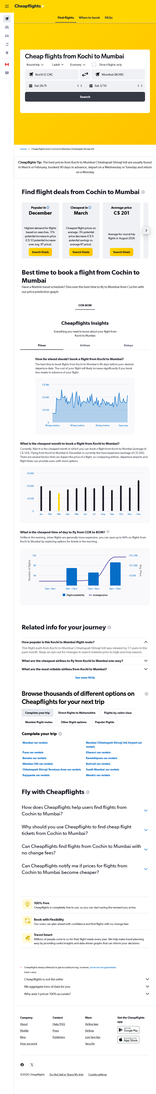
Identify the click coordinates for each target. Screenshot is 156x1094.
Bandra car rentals (34, 758)
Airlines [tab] (85, 345)
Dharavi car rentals (98, 752)
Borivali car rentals (98, 763)
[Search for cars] (7, 36)
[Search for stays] (7, 27)
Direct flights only (110, 64)
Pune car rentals (33, 752)
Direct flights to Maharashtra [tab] (76, 712)
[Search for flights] (7, 19)
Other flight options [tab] (74, 722)
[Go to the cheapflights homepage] (30, 6)
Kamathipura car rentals (101, 758)
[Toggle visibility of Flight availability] (74, 595)
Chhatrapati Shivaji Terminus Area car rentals (52, 769)
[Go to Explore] (7, 53)
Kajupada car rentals (36, 775)
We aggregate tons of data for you (47, 987)
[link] (40, 252)
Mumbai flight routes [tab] (38, 722)
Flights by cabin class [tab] (118, 712)
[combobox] (78, 65)
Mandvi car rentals (98, 775)
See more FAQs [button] (85, 677)
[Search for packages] (7, 44)
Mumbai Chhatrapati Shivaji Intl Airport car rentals (114, 744)
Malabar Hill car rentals (38, 763)
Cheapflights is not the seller (43, 979)
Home (23, 149)
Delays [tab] (128, 345)
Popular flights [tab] (104, 722)
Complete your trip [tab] (37, 712)
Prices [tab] (42, 345)
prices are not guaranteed (103, 967)
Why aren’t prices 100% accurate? (47, 994)
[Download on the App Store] (128, 1039)
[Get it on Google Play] (128, 1029)
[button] (6, 6)
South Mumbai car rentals (102, 769)
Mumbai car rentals (35, 742)
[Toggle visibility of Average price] (98, 595)
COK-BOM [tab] (85, 305)
